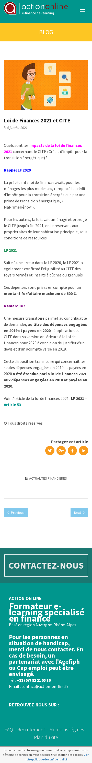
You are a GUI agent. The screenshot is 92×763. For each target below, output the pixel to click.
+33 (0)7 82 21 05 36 (34, 680)
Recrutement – (33, 729)
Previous (17, 512)
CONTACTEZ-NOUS (46, 565)
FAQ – (11, 729)
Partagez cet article (69, 441)
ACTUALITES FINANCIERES (48, 478)
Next (78, 512)
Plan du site (46, 737)
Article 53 (12, 404)
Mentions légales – (68, 729)
